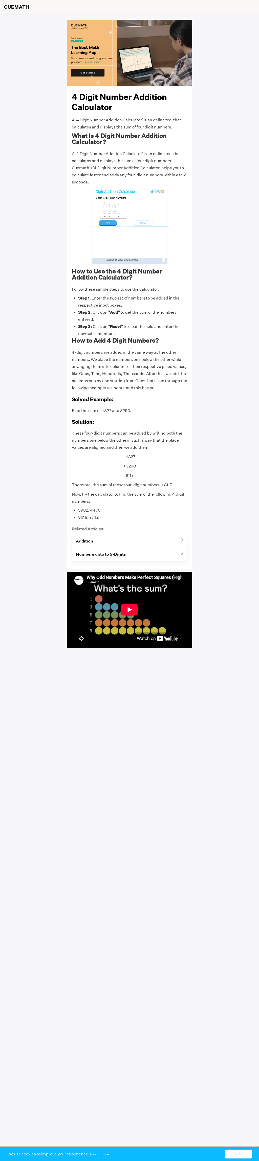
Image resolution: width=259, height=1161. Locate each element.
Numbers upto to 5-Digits (101, 554)
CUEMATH (16, 7)
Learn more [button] (99, 1154)
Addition (84, 541)
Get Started (87, 72)
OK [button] (238, 1154)
